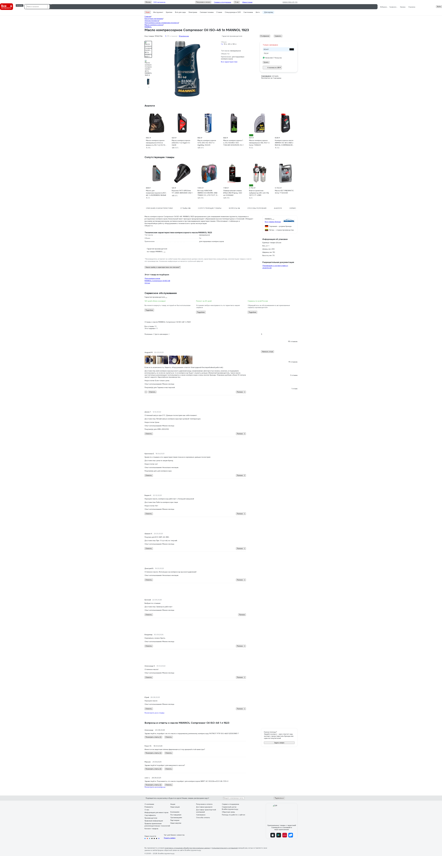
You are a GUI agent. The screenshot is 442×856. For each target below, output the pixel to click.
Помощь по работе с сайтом (233, 815)
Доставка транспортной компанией (206, 811)
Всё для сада (180, 12)
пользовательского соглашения (225, 848)
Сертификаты (150, 815)
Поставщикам (175, 815)
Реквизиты (149, 807)
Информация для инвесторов (156, 812)
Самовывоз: (266, 76)
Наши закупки (175, 823)
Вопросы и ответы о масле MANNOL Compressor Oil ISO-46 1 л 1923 (187, 722)
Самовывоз (200, 815)
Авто (258, 12)
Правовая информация (154, 821)
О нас (147, 810)
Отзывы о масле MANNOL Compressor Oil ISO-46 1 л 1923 (168, 322)
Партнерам (174, 820)
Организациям (176, 817)
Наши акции (175, 807)
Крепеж (169, 12)
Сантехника (248, 12)
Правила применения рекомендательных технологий (157, 824)
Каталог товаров (151, 829)
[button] (221, 326)
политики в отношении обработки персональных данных (187, 848)
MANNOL (268, 219)
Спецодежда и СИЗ (233, 12)
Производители (151, 818)
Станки (219, 12)
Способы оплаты (203, 817)
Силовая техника (207, 12)
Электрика (192, 12)
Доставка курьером (204, 807)
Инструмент (158, 12)
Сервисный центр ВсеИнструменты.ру (230, 808)
